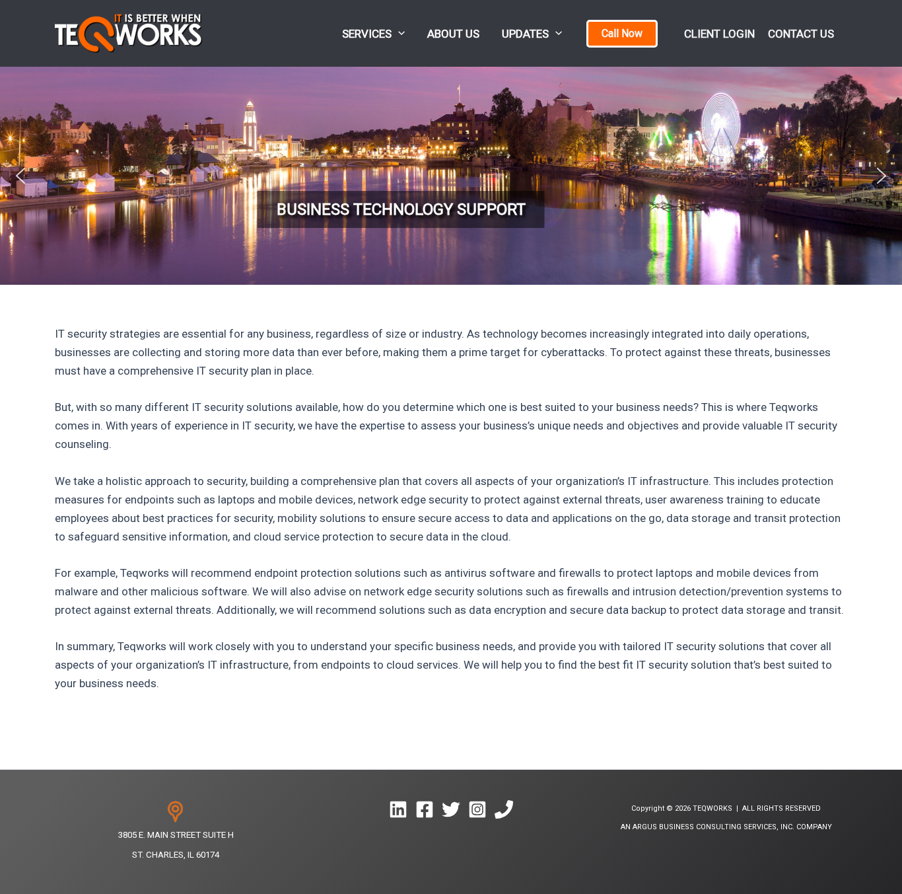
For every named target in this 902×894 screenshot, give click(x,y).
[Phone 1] (504, 809)
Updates (525, 33)
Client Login (719, 33)
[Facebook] (424, 809)
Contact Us (801, 33)
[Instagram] (477, 809)
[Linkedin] (398, 809)
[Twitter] (451, 809)
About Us (453, 33)
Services (367, 33)
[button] (398, 33)
